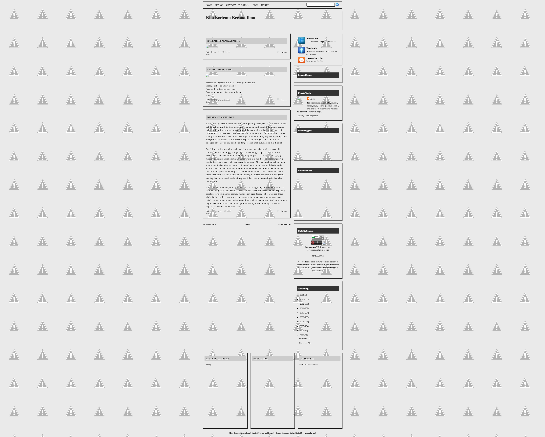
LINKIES (265, 5)
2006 (302, 331)
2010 (302, 313)
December (303, 339)
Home (247, 224)
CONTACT (231, 5)
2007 (302, 326)
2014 (302, 295)
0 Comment (283, 52)
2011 (302, 308)
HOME (209, 5)
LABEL (255, 5)
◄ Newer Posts (209, 224)
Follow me (312, 38)
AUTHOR (219, 5)
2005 (302, 335)
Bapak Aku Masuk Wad (220, 117)
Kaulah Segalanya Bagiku (223, 41)
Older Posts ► (284, 224)
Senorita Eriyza (309, 433)
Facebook (311, 48)
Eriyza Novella (314, 58)
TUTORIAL (243, 5)
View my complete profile (307, 116)
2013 (302, 299)
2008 (302, 322)
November (303, 343)
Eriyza (312, 99)
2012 (302, 304)
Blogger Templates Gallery (285, 433)
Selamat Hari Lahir (219, 69)
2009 (302, 317)
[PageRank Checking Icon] (318, 239)
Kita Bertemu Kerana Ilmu (230, 17)
